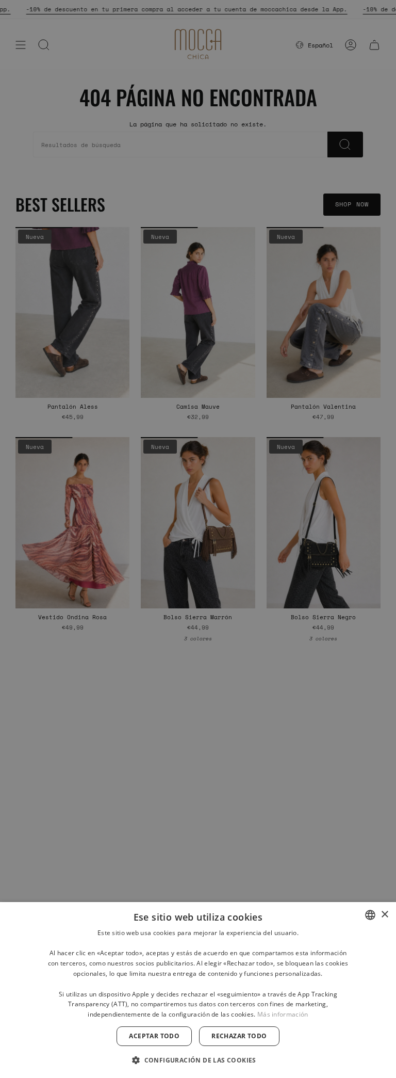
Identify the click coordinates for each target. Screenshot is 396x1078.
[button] (198, 1060)
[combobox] (370, 915)
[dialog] (198, 990)
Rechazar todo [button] (239, 1036)
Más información (282, 1014)
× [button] (384, 915)
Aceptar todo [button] (154, 1036)
